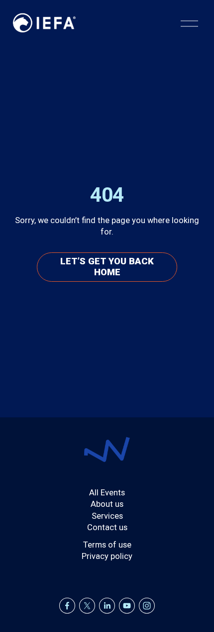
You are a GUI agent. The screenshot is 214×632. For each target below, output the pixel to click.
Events (113, 492)
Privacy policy (107, 556)
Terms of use (107, 545)
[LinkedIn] (107, 606)
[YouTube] (127, 606)
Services (107, 516)
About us (107, 504)
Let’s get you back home (107, 267)
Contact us (107, 527)
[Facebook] (67, 606)
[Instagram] (147, 606)
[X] (87, 606)
